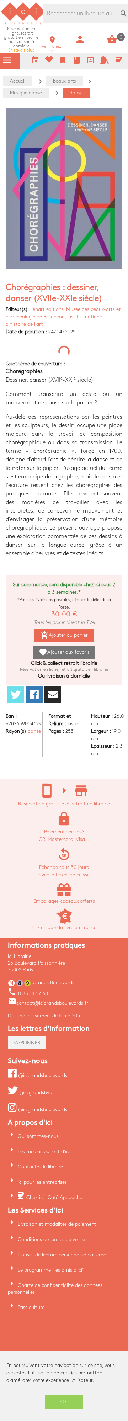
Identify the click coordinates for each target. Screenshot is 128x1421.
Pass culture (31, 1307)
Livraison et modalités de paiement (57, 1224)
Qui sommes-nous (38, 1136)
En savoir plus (21, 39)
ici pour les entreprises (42, 1182)
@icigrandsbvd (35, 1092)
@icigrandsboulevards (42, 1075)
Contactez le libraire (40, 1167)
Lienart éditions (46, 309)
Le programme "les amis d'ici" (51, 1270)
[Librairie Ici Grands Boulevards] (23, 23)
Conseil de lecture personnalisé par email (63, 1254)
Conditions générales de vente (51, 1239)
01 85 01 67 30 (28, 993)
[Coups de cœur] (49, 61)
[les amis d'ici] (104, 62)
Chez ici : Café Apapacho (54, 1197)
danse (34, 731)
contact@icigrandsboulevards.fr (48, 1003)
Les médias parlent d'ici (44, 1151)
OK (64, 1401)
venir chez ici (51, 46)
